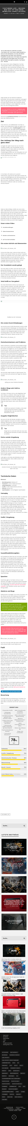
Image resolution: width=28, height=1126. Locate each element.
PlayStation (5, 1081)
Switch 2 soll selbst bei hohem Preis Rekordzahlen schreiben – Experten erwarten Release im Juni (14, 902)
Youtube (4, 1099)
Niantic (4, 1075)
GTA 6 (21, 1065)
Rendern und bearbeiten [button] (9, 235)
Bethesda (4, 1054)
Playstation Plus (17, 1083)
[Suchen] (24, 2)
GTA (11, 1065)
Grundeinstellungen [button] (8, 227)
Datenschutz (6, 1038)
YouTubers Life (5, 814)
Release (4, 1089)
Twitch (12, 1094)
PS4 (20, 1086)
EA (18, 1062)
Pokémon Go (13, 1086)
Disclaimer (5, 1036)
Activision (5, 1052)
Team (4, 1040)
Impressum (5, 1035)
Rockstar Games (13, 1089)
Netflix (23, 1073)
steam (22, 1091)
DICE (14, 1062)
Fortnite (4, 1065)
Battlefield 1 (14, 1052)
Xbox (3, 1096)
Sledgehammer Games (7, 1091)
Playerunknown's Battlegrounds (11, 1078)
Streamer (4, 1094)
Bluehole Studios (14, 1054)
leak (10, 1070)
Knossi (4, 1070)
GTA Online (5, 1068)
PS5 (24, 1086)
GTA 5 (15, 1065)
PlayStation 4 (15, 1081)
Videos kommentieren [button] (8, 231)
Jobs (4, 1041)
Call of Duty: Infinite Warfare (10, 1060)
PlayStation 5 (6, 1083)
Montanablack (14, 1073)
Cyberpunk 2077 (6, 1062)
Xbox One (10, 1096)
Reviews (22, 13)
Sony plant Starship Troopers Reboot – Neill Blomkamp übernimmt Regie (14, 884)
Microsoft (16, 1070)
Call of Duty (5, 1057)
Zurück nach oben (23, 472)
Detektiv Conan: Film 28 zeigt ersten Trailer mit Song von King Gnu (14, 865)
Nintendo (11, 1075)
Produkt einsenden (7, 1043)
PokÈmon (4, 1086)
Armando (6, 13)
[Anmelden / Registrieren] (26, 2)
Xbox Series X (18, 1096)
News (17, 13)
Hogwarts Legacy (15, 1068)
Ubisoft (18, 1094)
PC (17, 1075)
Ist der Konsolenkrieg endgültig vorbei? (14, 921)
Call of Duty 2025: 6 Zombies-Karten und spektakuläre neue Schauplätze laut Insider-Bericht (14, 846)
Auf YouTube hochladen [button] (9, 239)
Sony (17, 1091)
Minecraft (5, 1073)
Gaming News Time (8, 1044)
